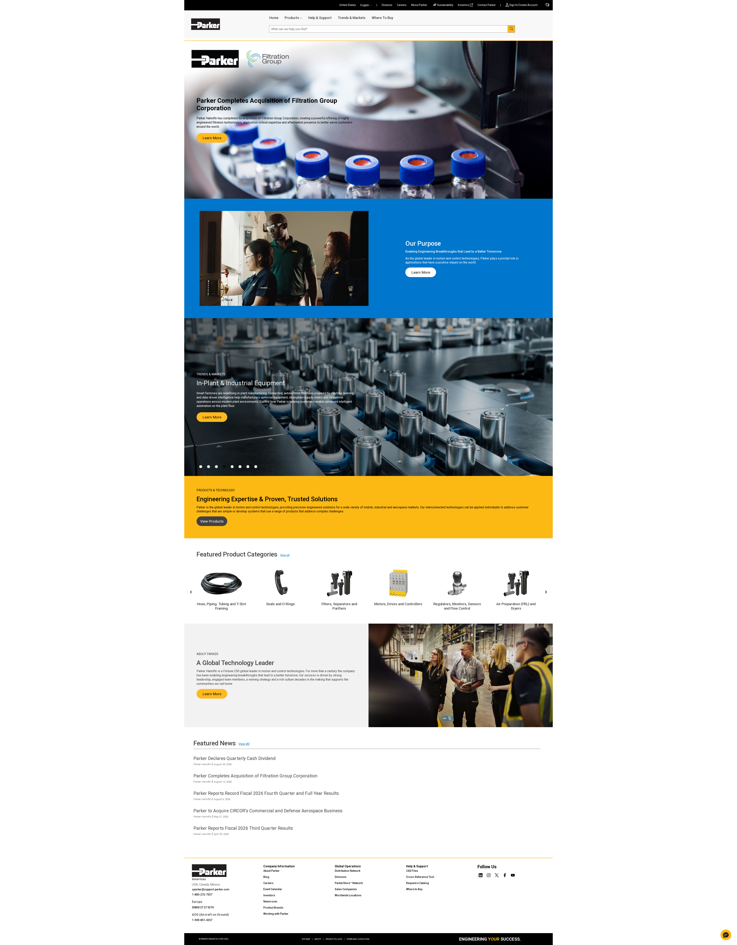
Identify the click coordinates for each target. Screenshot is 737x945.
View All (244, 744)
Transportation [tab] (255, 466)
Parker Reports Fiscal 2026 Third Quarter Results (243, 828)
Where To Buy (382, 18)
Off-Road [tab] (240, 466)
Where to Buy (414, 889)
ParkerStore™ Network (349, 883)
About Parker (419, 5)
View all (284, 555)
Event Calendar (272, 889)
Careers (402, 5)
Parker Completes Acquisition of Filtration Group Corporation (255, 775)
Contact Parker (487, 5)
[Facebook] (505, 875)
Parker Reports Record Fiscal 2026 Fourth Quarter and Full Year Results (266, 793)
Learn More (211, 138)
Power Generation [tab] (248, 466)
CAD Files (412, 870)
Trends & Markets (351, 18)
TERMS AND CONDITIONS (357, 939)
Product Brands (273, 907)
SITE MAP (307, 939)
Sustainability (445, 5)
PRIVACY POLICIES (335, 939)
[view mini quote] (547, 5)
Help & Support (320, 18)
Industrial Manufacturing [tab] (224, 466)
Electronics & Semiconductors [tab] (208, 466)
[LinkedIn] (481, 875)
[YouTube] (513, 875)
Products (292, 18)
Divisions (387, 5)
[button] (367, 5)
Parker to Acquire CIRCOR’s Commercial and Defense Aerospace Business (267, 810)
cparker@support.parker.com (210, 889)
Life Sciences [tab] (232, 466)
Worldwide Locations (348, 895)
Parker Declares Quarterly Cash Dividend (234, 758)
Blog (266, 876)
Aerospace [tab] (200, 466)
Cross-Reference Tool (420, 876)
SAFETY (319, 939)
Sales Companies (346, 889)
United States (347, 5)
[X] (497, 875)
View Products (212, 521)
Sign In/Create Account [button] (523, 5)
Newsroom (270, 901)
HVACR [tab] (216, 466)
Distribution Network (347, 870)
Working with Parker (275, 913)
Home (273, 18)
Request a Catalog (417, 883)
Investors (463, 5)
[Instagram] (489, 875)
